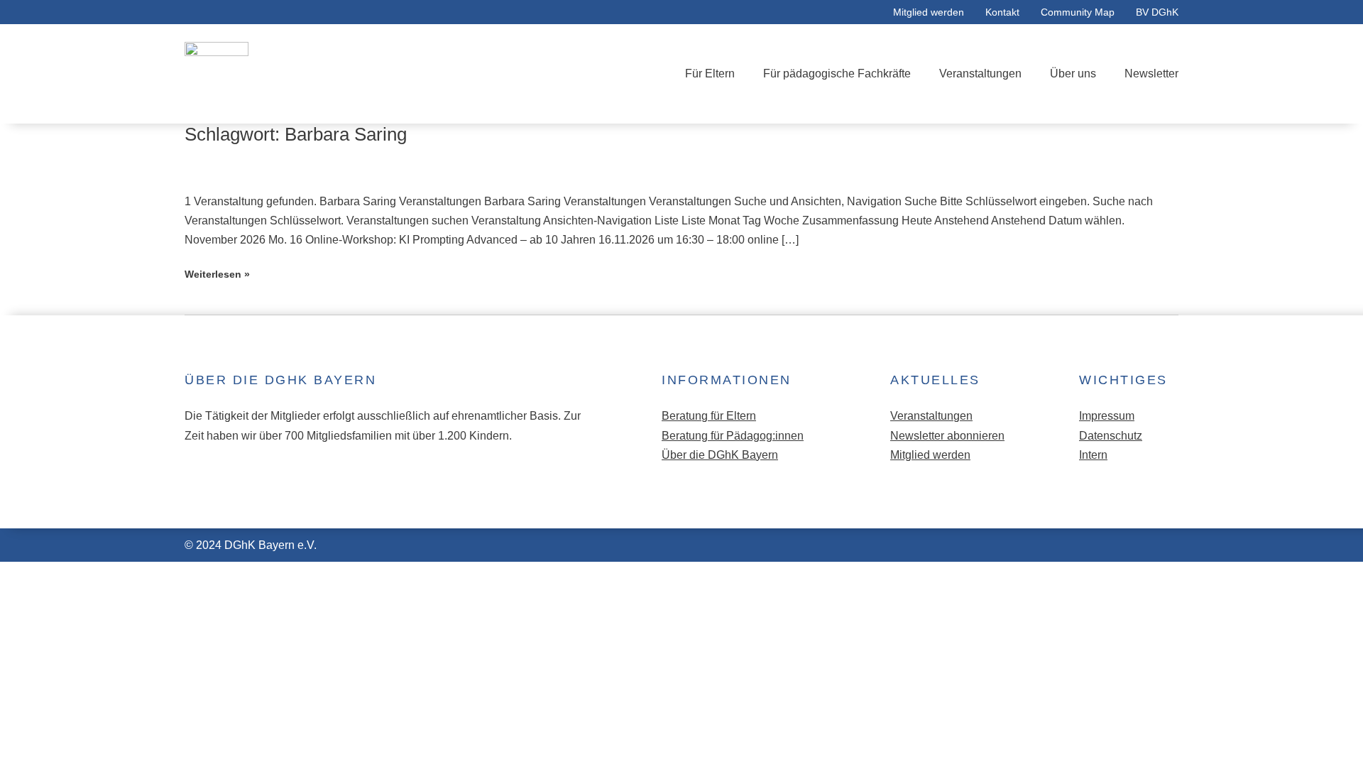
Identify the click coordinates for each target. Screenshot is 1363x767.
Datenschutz (1110, 436)
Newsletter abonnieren (947, 436)
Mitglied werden (928, 12)
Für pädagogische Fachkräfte (837, 73)
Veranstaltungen (980, 73)
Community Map (1078, 12)
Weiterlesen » (217, 274)
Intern (1093, 455)
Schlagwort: (296, 134)
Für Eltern (710, 73)
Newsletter (1151, 73)
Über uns (1073, 73)
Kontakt (1002, 12)
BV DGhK (1157, 12)
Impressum (1106, 416)
